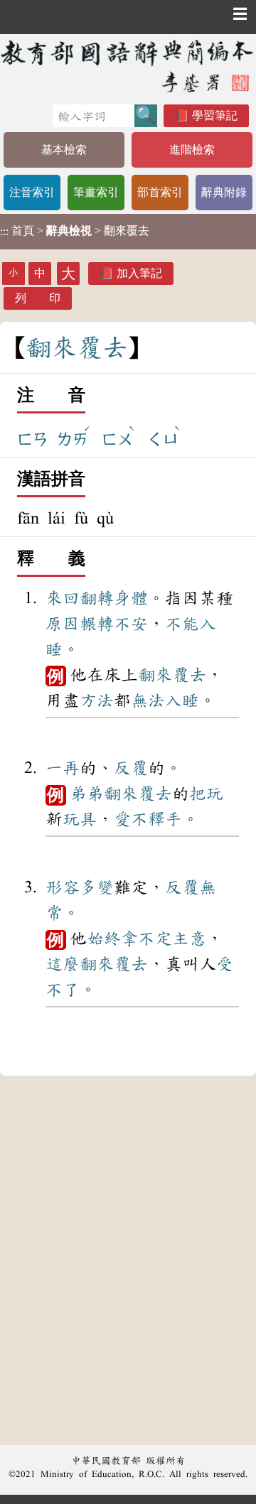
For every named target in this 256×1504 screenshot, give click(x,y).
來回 (63, 598)
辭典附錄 (224, 192)
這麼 (63, 964)
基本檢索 (64, 150)
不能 (182, 623)
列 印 (37, 298)
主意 (189, 938)
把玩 (206, 793)
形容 (63, 887)
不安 (131, 623)
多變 (97, 887)
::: (4, 231)
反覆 (131, 768)
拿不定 (146, 938)
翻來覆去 (172, 674)
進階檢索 (192, 150)
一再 (63, 768)
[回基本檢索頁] (128, 65)
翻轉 (97, 598)
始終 (104, 938)
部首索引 (160, 192)
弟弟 (87, 793)
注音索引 (32, 192)
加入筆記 (139, 273)
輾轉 (97, 623)
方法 (97, 700)
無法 (148, 700)
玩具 (80, 819)
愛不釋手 (148, 819)
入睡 (182, 700)
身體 (131, 598)
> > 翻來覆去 (74, 230)
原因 (63, 623)
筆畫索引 (96, 192)
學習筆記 (215, 115)
